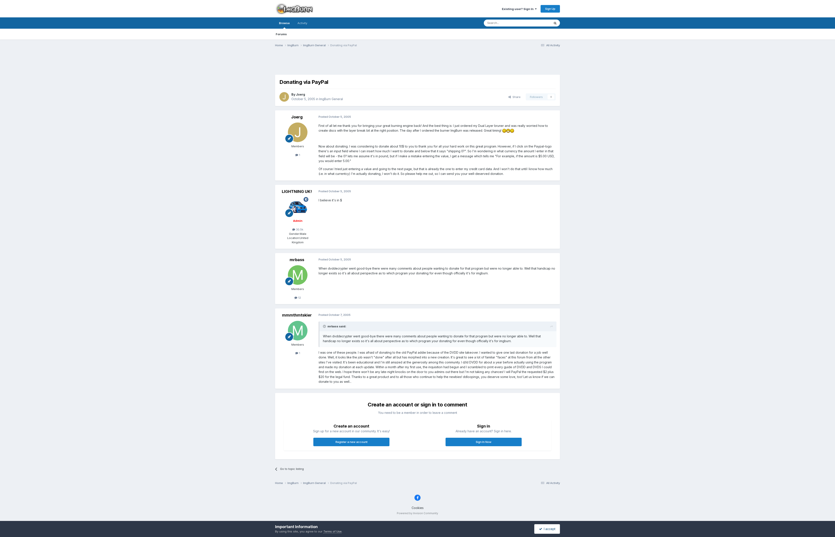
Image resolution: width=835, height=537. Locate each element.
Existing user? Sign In (518, 9)
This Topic (537, 23)
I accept (548, 529)
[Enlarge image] (504, 130)
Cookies (418, 508)
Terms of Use (332, 531)
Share (516, 97)
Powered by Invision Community (417, 513)
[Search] (555, 23)
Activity (302, 23)
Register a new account (351, 442)
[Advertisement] (417, 63)
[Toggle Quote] (325, 326)
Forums (281, 34)
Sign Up (550, 8)
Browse (284, 23)
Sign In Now (483, 442)
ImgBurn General (331, 99)
